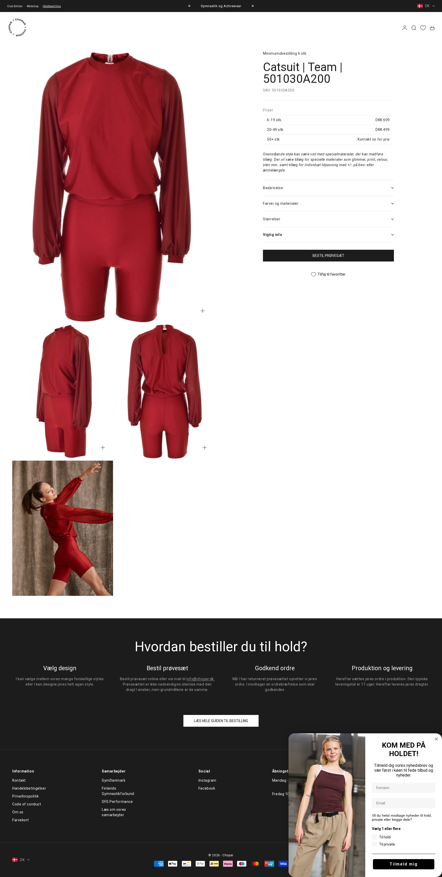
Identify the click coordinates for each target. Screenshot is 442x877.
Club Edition (15, 6)
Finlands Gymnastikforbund (118, 791)
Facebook (206, 788)
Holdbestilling (52, 6)
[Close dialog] (436, 739)
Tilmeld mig (404, 864)
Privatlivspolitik (25, 796)
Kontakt (19, 780)
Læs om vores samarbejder (114, 812)
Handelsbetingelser (29, 788)
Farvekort (20, 820)
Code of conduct (26, 804)
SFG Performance (117, 802)
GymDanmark (114, 780)
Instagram (207, 780)
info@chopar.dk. (200, 679)
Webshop (33, 6)
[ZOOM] (202, 311)
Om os (18, 812)
